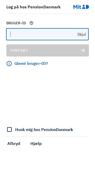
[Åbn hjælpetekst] (31, 23)
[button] (13, 143)
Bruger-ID (16, 23)
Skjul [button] (81, 34)
